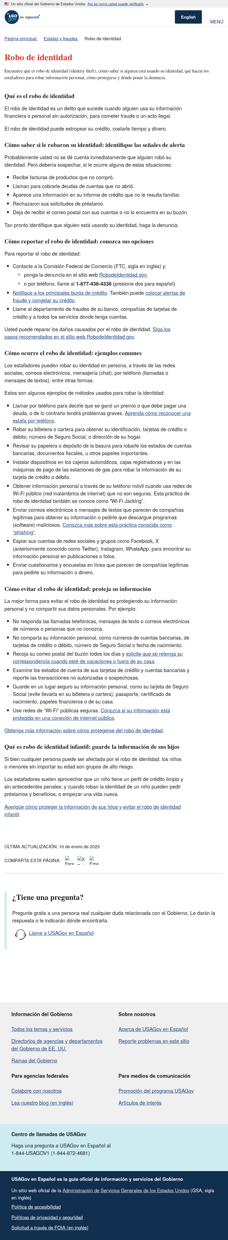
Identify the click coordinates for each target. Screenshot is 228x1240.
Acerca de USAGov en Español (153, 1028)
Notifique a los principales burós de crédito (60, 292)
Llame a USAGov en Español (61, 932)
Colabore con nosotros (36, 1090)
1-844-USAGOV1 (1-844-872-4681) (50, 1152)
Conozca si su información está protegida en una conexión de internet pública (91, 714)
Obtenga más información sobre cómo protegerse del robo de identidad (83, 730)
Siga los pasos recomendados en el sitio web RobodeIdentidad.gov (87, 332)
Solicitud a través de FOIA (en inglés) (49, 1227)
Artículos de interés (140, 1102)
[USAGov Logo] (22, 17)
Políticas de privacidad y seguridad (47, 1217)
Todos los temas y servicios (42, 1028)
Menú (217, 21)
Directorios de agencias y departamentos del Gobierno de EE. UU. (57, 1044)
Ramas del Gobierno (34, 1060)
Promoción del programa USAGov (156, 1090)
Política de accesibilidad (36, 1206)
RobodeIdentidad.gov (123, 274)
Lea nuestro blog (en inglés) (42, 1102)
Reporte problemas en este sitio (153, 1040)
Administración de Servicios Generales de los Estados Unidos (126, 1190)
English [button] (188, 17)
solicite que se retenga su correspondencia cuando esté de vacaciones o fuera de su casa (98, 657)
